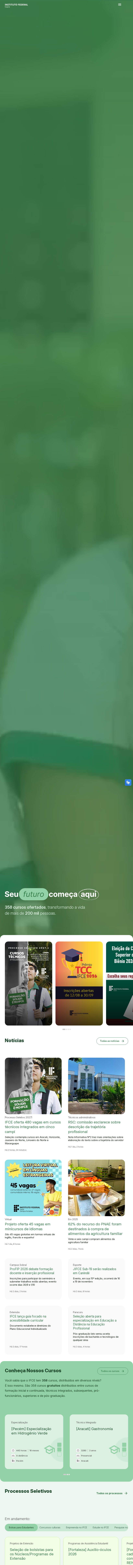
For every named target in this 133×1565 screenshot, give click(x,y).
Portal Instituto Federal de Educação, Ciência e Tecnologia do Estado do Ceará (20, 4)
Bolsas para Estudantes (21, 1527)
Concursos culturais (49, 1527)
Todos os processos (112, 1493)
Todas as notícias (112, 1041)
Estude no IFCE (101, 1527)
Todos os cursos (113, 1371)
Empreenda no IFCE (76, 1527)
